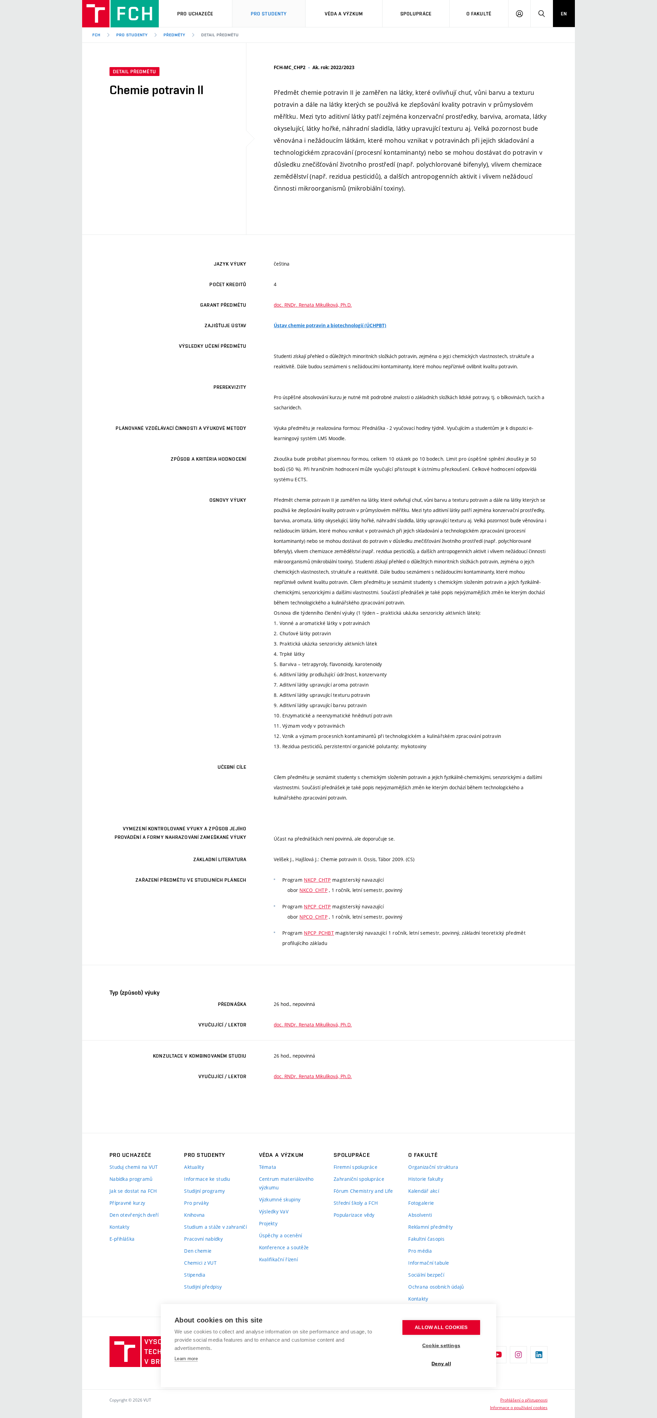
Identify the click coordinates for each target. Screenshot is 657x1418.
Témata (267, 1167)
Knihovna (194, 1215)
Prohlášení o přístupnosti (524, 1400)
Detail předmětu (220, 35)
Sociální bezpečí (426, 1275)
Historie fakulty (425, 1179)
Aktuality (194, 1167)
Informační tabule (428, 1263)
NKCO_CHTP (313, 890)
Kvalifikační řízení (278, 1259)
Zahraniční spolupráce (359, 1179)
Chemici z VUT (200, 1263)
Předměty (174, 35)
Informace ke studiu (207, 1179)
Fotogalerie (421, 1203)
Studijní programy (204, 1191)
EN (564, 13)
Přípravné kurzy (127, 1203)
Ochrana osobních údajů (436, 1286)
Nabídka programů (131, 1179)
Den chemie (197, 1251)
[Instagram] (518, 1354)
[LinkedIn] (539, 1354)
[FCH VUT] (120, 13)
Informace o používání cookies (519, 1407)
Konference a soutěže (284, 1247)
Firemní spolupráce (355, 1167)
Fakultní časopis (426, 1239)
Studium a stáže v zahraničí (215, 1227)
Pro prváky (196, 1203)
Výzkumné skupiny (279, 1199)
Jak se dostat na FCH (133, 1191)
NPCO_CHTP (313, 917)
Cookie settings (441, 1345)
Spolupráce (415, 13)
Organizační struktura (433, 1167)
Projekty (268, 1223)
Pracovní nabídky (203, 1239)
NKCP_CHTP (317, 880)
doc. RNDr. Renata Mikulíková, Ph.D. (313, 305)
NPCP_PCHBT (319, 933)
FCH (96, 35)
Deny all (441, 1363)
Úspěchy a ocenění (280, 1235)
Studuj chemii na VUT (134, 1167)
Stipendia (194, 1275)
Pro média (420, 1251)
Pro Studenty (269, 13)
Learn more (186, 1358)
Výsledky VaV (273, 1211)
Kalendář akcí (423, 1191)
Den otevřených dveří (134, 1215)
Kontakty (119, 1227)
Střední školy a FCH (356, 1203)
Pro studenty (132, 35)
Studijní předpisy (203, 1286)
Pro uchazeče (195, 13)
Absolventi (420, 1215)
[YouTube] (497, 1354)
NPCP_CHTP (317, 906)
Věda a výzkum (344, 13)
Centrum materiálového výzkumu (286, 1183)
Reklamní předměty (430, 1227)
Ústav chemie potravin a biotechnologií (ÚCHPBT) (330, 325)
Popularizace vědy (354, 1215)
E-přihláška (122, 1239)
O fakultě (478, 13)
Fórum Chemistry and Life (363, 1191)
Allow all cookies (441, 1327)
